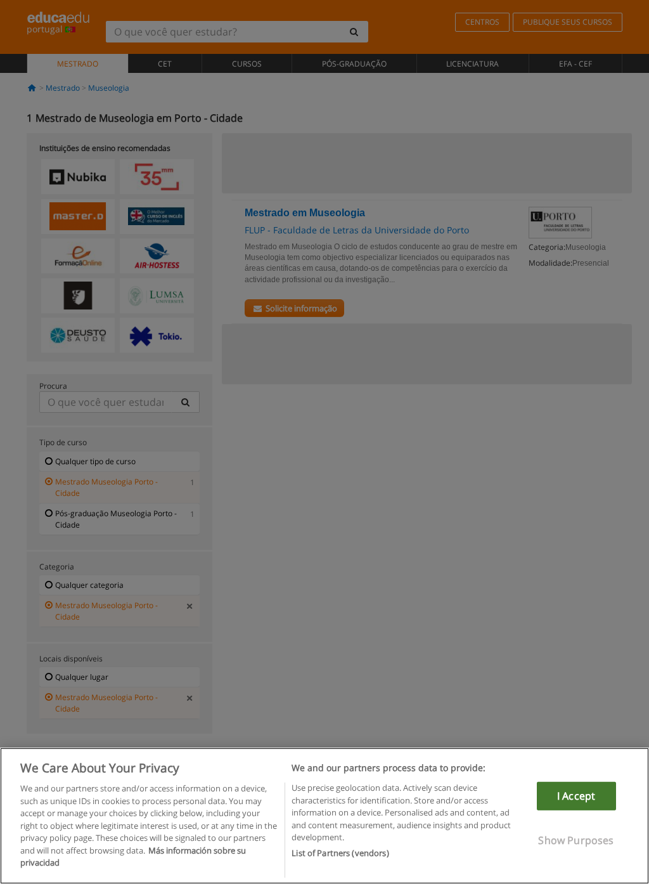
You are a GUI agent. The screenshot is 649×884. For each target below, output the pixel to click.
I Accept (576, 796)
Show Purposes (576, 840)
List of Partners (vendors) (340, 853)
